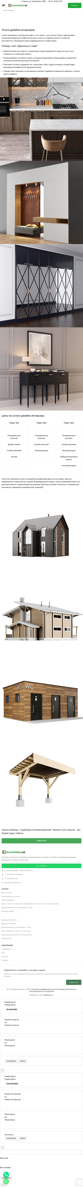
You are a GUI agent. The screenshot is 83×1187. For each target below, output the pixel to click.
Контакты (5, 956)
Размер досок (10, 1005)
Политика (5, 960)
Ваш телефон (5, 1167)
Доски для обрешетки (9, 920)
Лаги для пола (7, 938)
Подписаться (73, 982)
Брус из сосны (7, 893)
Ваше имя (4, 1158)
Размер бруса (10, 1079)
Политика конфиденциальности (44, 989)
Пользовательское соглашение (41, 991)
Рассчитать (11, 1061)
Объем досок (10, 1045)
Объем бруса (10, 1120)
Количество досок (12, 1025)
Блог (3, 953)
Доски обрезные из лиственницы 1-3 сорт (16, 927)
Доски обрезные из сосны (11, 896)
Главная (34, 20)
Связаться (41, 841)
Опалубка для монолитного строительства (17, 935)
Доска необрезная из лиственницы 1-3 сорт (17, 907)
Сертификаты (6, 949)
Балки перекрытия (8, 900)
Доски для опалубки (9, 923)
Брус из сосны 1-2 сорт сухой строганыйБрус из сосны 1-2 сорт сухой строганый (30, 904)
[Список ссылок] (41, 870)
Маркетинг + (49, 995)
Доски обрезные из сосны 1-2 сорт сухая (16, 931)
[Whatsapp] (6, 1181)
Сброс (22, 1061)
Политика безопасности (66, 989)
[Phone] (6, 1175)
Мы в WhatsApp (41, 866)
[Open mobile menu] (4, 5)
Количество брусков (13, 1099)
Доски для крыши (8, 911)
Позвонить (74, 5)
